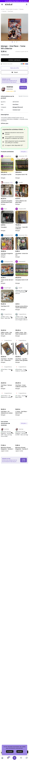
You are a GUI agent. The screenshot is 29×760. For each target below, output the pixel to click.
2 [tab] (14, 42)
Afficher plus (4, 123)
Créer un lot (23, 80)
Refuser (20, 751)
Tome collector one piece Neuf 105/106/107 (20, 201)
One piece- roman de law (21, 254)
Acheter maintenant (14, 60)
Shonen (4, 11)
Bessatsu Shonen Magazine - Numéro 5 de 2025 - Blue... (21, 448)
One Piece (10, 11)
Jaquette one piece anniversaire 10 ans (6, 201)
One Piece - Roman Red (6, 385)
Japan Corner (4, 451)
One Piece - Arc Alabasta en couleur (7, 412)
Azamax (10, 87)
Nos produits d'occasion (12, 9)
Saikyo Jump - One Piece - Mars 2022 (6, 333)
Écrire (22, 87)
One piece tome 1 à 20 (21, 280)
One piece (4, 227)
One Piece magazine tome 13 (7, 254)
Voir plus (23, 151)
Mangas (21, 9)
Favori (16, 72)
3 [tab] (16, 42)
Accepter (9, 751)
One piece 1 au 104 (6, 174)
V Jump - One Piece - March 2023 (21, 412)
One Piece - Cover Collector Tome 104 (20, 385)
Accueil (2, 9)
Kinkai (8, 4)
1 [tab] (12, 42)
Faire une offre (14, 68)
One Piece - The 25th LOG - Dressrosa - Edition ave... (7, 359)
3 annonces (10, 89)
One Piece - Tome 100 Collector (21, 227)
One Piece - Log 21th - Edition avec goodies (21, 359)
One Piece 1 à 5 (5, 306)
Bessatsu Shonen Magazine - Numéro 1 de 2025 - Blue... (7, 448)
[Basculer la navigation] (2, 4)
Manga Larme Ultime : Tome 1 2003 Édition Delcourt (21, 307)
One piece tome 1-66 (21, 174)
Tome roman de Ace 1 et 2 (7, 280)
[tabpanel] (14, 27)
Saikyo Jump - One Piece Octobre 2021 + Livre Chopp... (21, 333)
